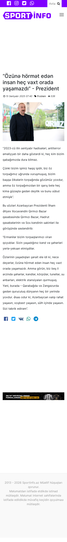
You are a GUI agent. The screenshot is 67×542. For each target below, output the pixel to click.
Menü (61, 14)
